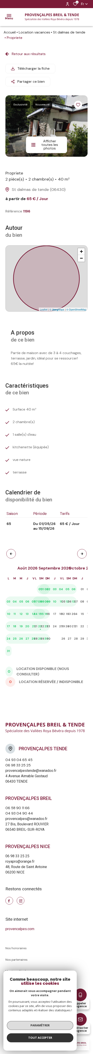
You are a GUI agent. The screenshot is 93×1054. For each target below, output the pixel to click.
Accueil (10, 32)
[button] (11, 553)
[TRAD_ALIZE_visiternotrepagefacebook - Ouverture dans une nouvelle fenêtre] (9, 900)
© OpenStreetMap (76, 309)
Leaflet (43, 309)
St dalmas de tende (69, 32)
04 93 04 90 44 (19, 813)
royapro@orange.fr (20, 861)
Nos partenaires (16, 960)
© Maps (56, 309)
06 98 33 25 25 (18, 765)
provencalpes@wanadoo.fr (26, 819)
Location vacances (34, 32)
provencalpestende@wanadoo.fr (30, 770)
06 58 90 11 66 (17, 808)
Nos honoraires (16, 948)
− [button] (81, 258)
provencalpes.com (19, 929)
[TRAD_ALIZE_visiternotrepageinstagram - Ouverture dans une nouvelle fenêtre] (20, 900)
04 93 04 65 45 (19, 759)
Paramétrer (40, 1025)
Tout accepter (40, 1038)
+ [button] (81, 251)
